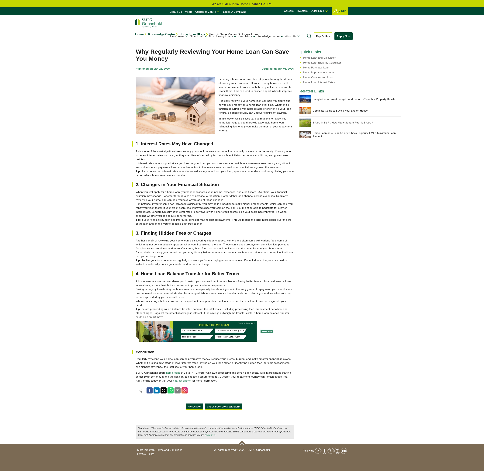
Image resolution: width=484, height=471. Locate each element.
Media (188, 11)
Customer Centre (205, 11)
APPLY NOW (194, 406)
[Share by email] (178, 390)
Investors (302, 10)
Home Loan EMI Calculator (319, 57)
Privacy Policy (145, 453)
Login (342, 10)
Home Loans (176, 36)
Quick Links (317, 10)
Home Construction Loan (318, 77)
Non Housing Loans (221, 36)
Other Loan (196, 36)
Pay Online (323, 36)
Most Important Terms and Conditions (159, 449)
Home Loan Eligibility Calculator (322, 62)
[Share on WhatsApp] (171, 390)
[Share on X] (164, 390)
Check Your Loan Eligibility (223, 406)
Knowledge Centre (269, 36)
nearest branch (182, 380)
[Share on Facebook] (150, 390)
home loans (173, 372)
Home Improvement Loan (318, 72)
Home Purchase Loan (316, 67)
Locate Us (176, 11)
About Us (290, 36)
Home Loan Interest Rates (319, 82)
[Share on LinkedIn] (157, 390)
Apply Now (344, 36)
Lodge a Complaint (234, 11)
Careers (289, 10)
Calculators (245, 36)
